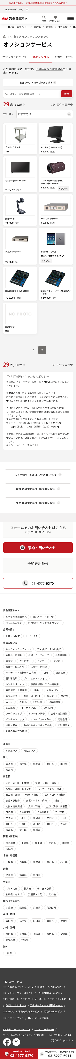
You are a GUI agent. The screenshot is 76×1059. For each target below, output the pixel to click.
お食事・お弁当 (64, 57)
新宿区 (49, 26)
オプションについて (14, 57)
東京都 (37, 26)
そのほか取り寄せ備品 (49, 69)
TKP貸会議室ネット (18, 26)
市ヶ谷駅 (63, 26)
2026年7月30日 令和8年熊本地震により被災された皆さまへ (38, 2)
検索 (66, 93)
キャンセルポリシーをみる (20, 445)
